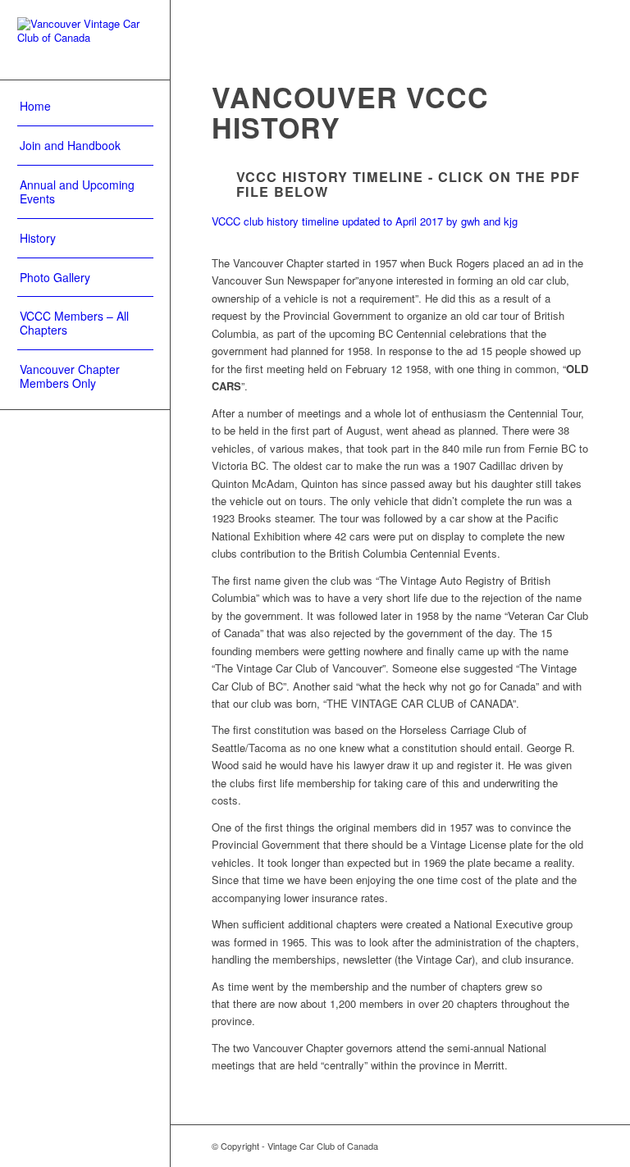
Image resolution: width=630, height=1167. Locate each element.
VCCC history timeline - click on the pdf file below (408, 184)
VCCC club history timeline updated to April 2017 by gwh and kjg (365, 221)
